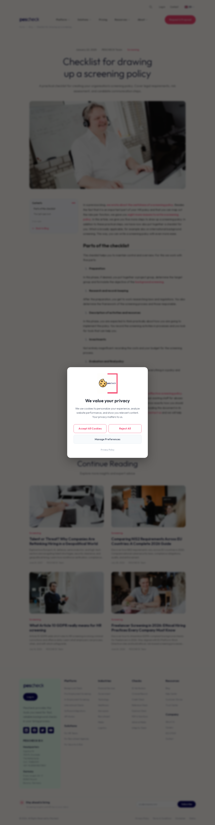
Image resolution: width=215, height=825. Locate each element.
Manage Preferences (107, 439)
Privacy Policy (107, 449)
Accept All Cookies (90, 428)
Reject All (125, 428)
